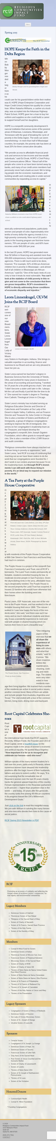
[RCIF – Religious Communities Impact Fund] (22, 19)
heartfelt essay (31, 744)
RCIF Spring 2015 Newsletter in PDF (22, 820)
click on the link (16, 805)
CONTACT (6, 1137)
